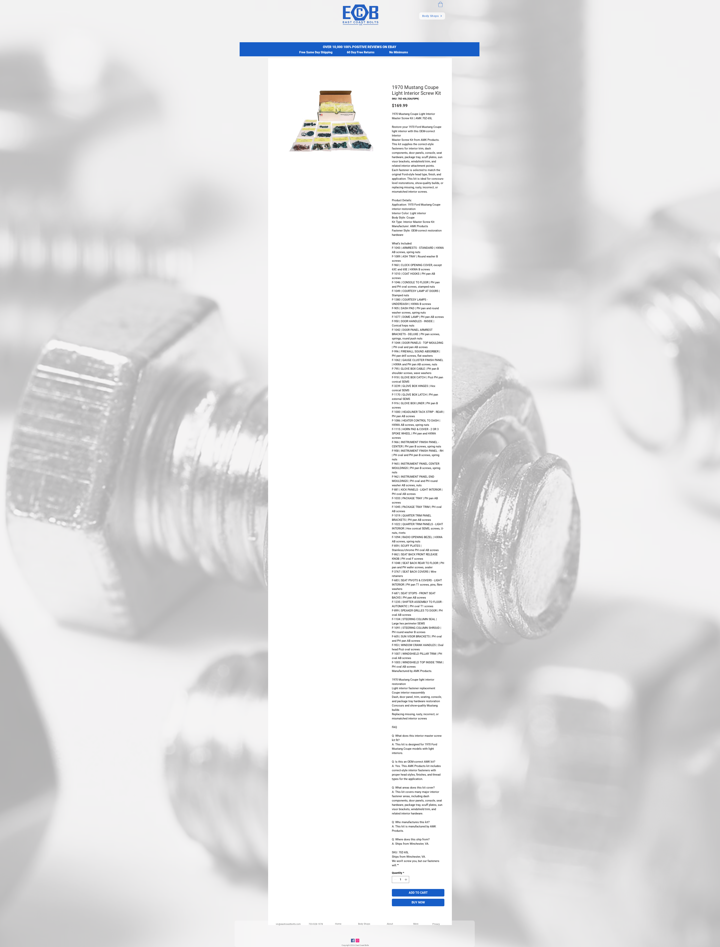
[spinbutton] (400, 879)
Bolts (367, 945)
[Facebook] (353, 940)
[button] (440, 4)
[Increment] (406, 879)
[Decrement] (394, 879)
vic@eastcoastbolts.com (288, 924)
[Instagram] (357, 940)
